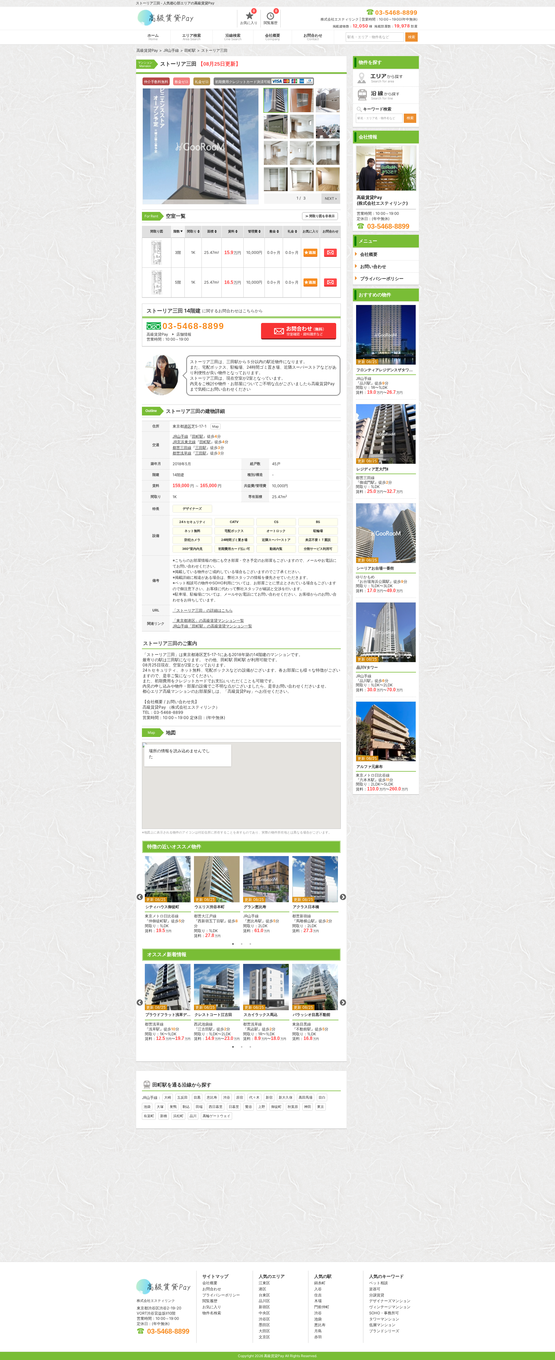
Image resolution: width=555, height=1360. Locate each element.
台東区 (264, 1295)
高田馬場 (305, 1097)
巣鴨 (173, 1106)
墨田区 (264, 1324)
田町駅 (197, 436)
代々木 (254, 1097)
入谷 (318, 1289)
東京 (320, 1106)
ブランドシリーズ (384, 1330)
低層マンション (382, 1324)
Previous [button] (139, 897)
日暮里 (234, 1106)
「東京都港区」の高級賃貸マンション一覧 (208, 620)
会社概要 (272, 37)
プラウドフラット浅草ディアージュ (167, 1014)
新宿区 (264, 1306)
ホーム (153, 37)
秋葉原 (293, 1106)
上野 (261, 1106)
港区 (187, 426)
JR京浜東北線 (184, 441)
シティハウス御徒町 (162, 907)
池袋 (147, 1106)
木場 (318, 1300)
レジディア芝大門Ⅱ (372, 469)
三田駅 (200, 447)
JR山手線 (180, 436)
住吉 (318, 1295)
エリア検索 (191, 37)
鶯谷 (248, 1106)
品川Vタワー (367, 667)
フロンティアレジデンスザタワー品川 (385, 370)
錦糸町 (319, 1282)
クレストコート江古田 (213, 1014)
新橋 (163, 1116)
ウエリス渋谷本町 (210, 907)
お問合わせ (313, 37)
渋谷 (226, 1097)
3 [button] (250, 944)
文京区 (264, 1337)
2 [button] (242, 944)
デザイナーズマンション (389, 1300)
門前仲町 (321, 1306)
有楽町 (149, 1116)
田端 (199, 1106)
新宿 (269, 1097)
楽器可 (374, 1289)
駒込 (186, 1106)
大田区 (264, 1330)
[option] (168, 895)
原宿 (239, 1097)
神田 (307, 1106)
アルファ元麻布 (369, 766)
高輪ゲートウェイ (216, 1116)
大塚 (160, 1106)
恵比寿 (212, 1097)
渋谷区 (264, 1319)
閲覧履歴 (271, 17)
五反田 (182, 1097)
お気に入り (249, 17)
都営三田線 (182, 447)
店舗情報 (183, 334)
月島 (318, 1330)
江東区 (264, 1282)
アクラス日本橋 (306, 907)
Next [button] (342, 897)
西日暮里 (216, 1106)
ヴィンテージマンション (389, 1306)
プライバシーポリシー (221, 1295)
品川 (193, 1116)
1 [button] (233, 944)
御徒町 (276, 1106)
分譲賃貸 (376, 1295)
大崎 (167, 1097)
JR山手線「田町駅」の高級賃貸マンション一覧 (212, 626)
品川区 (264, 1300)
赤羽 (318, 1337)
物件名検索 (211, 1313)
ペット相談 (378, 1282)
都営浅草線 (182, 453)
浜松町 (178, 1116)
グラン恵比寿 (255, 907)
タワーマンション (384, 1319)
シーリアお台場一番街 (375, 568)
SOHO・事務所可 (384, 1313)
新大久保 (286, 1097)
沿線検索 (233, 37)
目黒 (197, 1097)
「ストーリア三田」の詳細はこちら (203, 610)
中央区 (264, 1313)
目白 (322, 1097)
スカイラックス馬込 (261, 1014)
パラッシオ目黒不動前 (311, 1014)
